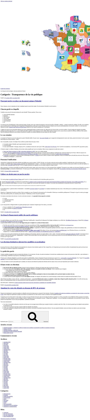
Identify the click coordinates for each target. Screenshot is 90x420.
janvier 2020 (6, 372)
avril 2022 (5, 344)
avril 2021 (5, 353)
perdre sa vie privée (17, 208)
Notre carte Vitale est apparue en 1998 (11, 151)
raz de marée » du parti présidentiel (68, 258)
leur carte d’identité (44, 138)
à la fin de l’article (34, 188)
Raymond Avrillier (10, 181)
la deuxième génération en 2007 (28, 151)
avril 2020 (5, 368)
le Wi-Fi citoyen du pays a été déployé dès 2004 (27, 154)
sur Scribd (41, 188)
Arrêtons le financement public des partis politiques (19, 215)
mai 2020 (5, 367)
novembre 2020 (6, 360)
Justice (4, 399)
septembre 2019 (6, 377)
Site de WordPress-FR (8, 416)
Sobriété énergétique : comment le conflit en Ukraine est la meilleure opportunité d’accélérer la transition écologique (29, 327)
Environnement (6, 397)
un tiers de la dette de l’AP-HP (72, 234)
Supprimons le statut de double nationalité (12, 331)
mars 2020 (5, 370)
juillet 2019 (5, 380)
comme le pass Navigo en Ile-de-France (17, 127)
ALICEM (10, 165)
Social (4, 402)
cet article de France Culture (15, 179)
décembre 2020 (6, 358)
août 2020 (5, 363)
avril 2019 (5, 384)
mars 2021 (5, 354)
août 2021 (5, 351)
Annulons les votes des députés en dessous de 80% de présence (23, 288)
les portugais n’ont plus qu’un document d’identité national (73, 168)
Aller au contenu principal (6, 1)
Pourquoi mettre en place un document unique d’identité (21, 101)
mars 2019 (5, 385)
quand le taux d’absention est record (24, 207)
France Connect (16, 163)
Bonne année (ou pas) (8, 332)
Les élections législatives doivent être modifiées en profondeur (23, 242)
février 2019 (6, 386)
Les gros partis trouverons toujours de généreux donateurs (16, 226)
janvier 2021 (6, 357)
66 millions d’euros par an (71, 220)
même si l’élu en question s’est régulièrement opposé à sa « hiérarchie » (44, 231)
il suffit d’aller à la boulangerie (62, 154)
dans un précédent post (61, 230)
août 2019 (5, 379)
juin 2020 (5, 366)
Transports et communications (10, 406)
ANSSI (37, 155)
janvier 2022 (6, 347)
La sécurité (5, 155)
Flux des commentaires (8, 415)
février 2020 (6, 371)
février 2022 (6, 346)
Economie (5, 395)
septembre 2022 (6, 342)
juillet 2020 (5, 365)
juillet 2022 (5, 343)
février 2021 (6, 356)
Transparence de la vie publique (10, 405)
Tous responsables (7, 404)
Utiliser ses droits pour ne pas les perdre (15, 174)
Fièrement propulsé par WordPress (8, 418)
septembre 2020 (6, 362)
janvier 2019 (6, 387)
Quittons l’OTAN (7, 329)
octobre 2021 (6, 348)
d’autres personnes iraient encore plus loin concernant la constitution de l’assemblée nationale (35, 282)
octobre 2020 (6, 361)
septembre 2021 (6, 349)
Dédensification (6, 393)
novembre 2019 (6, 375)
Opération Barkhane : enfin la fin (10, 330)
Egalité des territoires (5, 88)
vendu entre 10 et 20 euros (51, 146)
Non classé (5, 400)
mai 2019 (5, 382)
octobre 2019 (6, 376)
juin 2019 (5, 381)
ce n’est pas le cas (69, 225)
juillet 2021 (5, 352)
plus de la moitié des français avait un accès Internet (19, 152)
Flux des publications (8, 413)
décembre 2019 (6, 373)
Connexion (5, 412)
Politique (5, 401)
